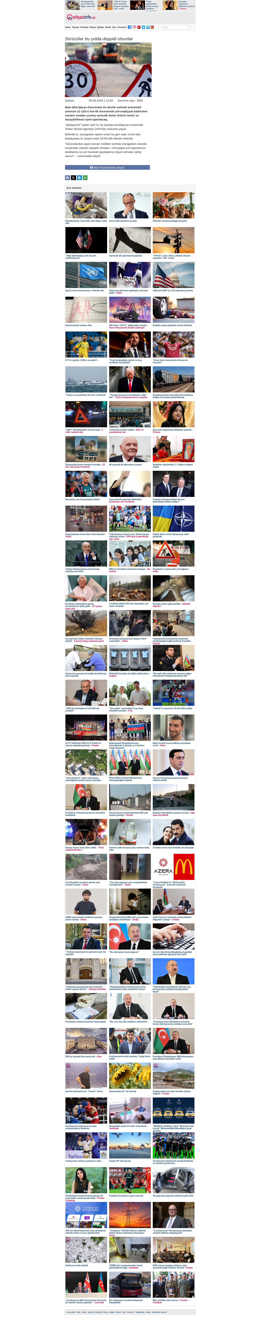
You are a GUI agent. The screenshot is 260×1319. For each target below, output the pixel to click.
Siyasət (75, 27)
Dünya (93, 27)
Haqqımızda (140, 1312)
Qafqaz (100, 27)
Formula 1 (122, 27)
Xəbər (68, 27)
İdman (108, 27)
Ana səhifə (71, 1312)
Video (78, 1312)
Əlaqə (148, 1312)
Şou (114, 27)
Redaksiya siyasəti (159, 1312)
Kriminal (84, 27)
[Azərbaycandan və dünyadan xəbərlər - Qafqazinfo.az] (80, 17)
